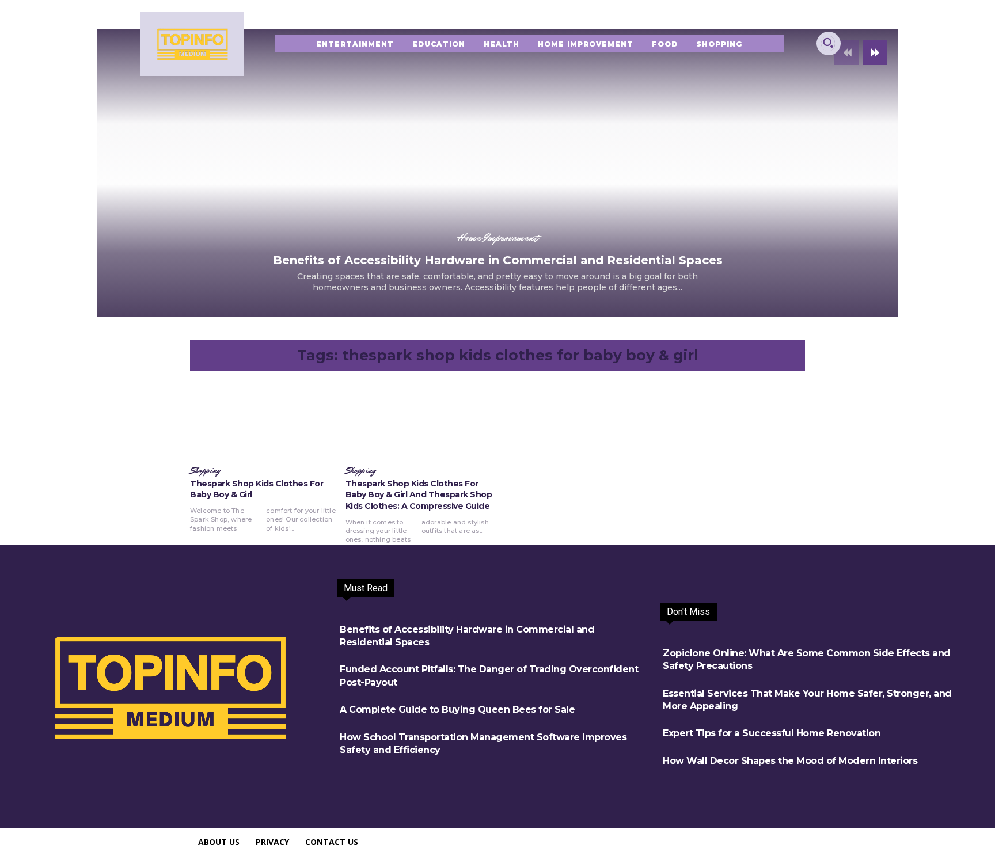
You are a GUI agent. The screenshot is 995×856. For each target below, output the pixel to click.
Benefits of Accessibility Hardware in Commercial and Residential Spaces (498, 260)
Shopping (205, 470)
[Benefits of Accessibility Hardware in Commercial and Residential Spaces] (497, 173)
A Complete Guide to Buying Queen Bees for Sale (457, 709)
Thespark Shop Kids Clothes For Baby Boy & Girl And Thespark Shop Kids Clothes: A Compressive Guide (418, 494)
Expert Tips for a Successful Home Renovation (771, 733)
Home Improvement (497, 238)
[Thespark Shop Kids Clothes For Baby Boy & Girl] (265, 420)
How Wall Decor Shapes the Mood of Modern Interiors (790, 760)
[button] (828, 43)
